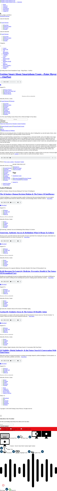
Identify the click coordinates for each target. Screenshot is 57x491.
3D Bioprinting (5, 51)
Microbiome (6, 53)
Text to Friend (6, 184)
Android (16, 153)
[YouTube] (5, 25)
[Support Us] (16, 166)
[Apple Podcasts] (4, 22)
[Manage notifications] (3, 485)
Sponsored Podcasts (4, 16)
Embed (22, 161)
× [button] (0, 430)
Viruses (4, 68)
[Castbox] (5, 110)
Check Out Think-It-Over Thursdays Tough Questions (13, 123)
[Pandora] (5, 114)
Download (17, 161)
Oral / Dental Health (6, 58)
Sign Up (2, 129)
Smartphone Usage (17, 175)
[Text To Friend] (17, 169)
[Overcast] (5, 27)
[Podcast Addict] (7, 26)
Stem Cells (5, 49)
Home (4, 4)
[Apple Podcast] (4, 221)
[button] (10, 438)
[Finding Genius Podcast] (7, 0)
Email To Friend (7, 183)
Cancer (4, 48)
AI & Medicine (5, 63)
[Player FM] (6, 109)
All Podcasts (6, 8)
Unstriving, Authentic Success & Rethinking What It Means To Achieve (27, 233)
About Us (5, 5)
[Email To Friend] (17, 168)
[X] (4, 399)
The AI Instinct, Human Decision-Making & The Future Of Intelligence (27, 194)
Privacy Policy (6, 391)
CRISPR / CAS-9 (5, 55)
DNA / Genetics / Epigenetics (7, 66)
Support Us (15, 182)
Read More (49, 198)
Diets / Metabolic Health (7, 60)
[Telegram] (11, 101)
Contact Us (5, 11)
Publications (6, 9)
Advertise (5, 7)
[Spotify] (5, 29)
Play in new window (9, 161)
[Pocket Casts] (6, 113)
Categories (19, 2)
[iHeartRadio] (6, 111)
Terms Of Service (7, 393)
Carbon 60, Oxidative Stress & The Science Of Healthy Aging (23, 312)
